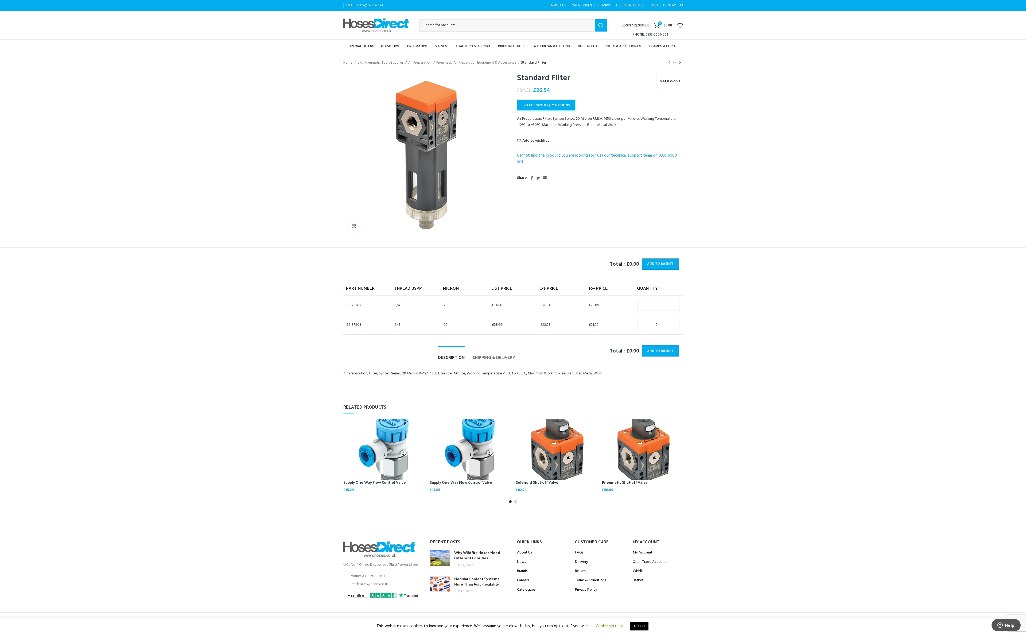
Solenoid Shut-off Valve (537, 482)
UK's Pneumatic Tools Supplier (380, 62)
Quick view (420, 428)
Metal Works (669, 81)
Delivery (581, 562)
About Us (524, 552)
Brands (522, 571)
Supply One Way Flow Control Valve (374, 482)
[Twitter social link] (538, 178)
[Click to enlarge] (354, 226)
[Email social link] (545, 178)
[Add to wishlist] (420, 440)
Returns (581, 571)
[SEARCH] (601, 25)
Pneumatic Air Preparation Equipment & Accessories (476, 62)
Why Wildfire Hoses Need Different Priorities (477, 555)
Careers (523, 580)
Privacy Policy (586, 590)
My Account (642, 552)
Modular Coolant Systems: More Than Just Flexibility (477, 581)
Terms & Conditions (590, 580)
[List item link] (382, 576)
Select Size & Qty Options (546, 105)
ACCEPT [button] (639, 626)
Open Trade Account (649, 562)
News (521, 562)
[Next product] (680, 62)
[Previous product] (669, 62)
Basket (638, 580)
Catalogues (526, 590)
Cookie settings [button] (610, 626)
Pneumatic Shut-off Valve (625, 482)
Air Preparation (420, 62)
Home (348, 62)
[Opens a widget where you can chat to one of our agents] (1006, 625)
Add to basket (660, 264)
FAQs (579, 552)
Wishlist (639, 571)
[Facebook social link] (532, 178)
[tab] (451, 354)
